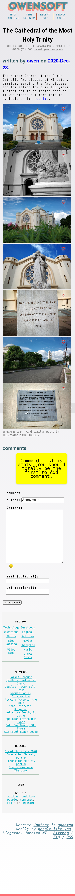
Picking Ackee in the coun (21, 701)
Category (29, 17)
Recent (45, 14)
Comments (26, 799)
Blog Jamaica (11, 642)
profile (12, 796)
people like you (54, 829)
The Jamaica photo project (47, 46)
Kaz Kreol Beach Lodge (21, 731)
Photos (11, 636)
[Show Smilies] (11, 566)
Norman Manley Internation (20, 695)
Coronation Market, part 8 (20, 762)
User (45, 17)
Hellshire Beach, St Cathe (21, 714)
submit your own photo (48, 49)
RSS (70, 837)
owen (33, 60)
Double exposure (21, 767)
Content (41, 825)
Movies (28, 640)
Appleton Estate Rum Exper (21, 720)
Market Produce (21, 677)
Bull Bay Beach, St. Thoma (21, 727)
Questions (11, 631)
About (61, 17)
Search (61, 14)
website (42, 99)
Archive (13, 17)
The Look (20, 770)
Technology (11, 627)
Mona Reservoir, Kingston (21, 707)
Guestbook (28, 627)
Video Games (28, 655)
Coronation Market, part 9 (20, 756)
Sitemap (61, 833)
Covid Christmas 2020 (21, 751)
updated (65, 825)
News (29, 14)
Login (11, 802)
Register (28, 802)
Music (28, 649)
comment (13, 493)
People (12, 799)
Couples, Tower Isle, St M (21, 688)
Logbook (27, 631)
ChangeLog (28, 645)
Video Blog (11, 651)
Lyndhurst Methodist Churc (21, 682)
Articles (27, 636)
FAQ (56, 837)
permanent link (12, 431)
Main (13, 14)
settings (28, 796)
